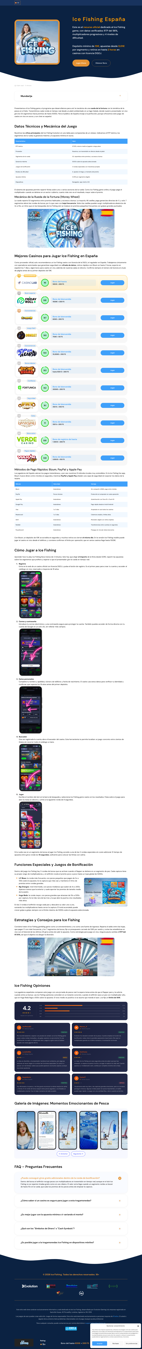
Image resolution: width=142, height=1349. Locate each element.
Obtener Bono (101, 63)
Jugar (112, 283)
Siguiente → (78, 1154)
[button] (138, 1326)
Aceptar (99, 1343)
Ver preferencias (131, 1343)
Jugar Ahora (81, 63)
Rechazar (116, 1343)
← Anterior (63, 1154)
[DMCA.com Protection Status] (71, 1328)
